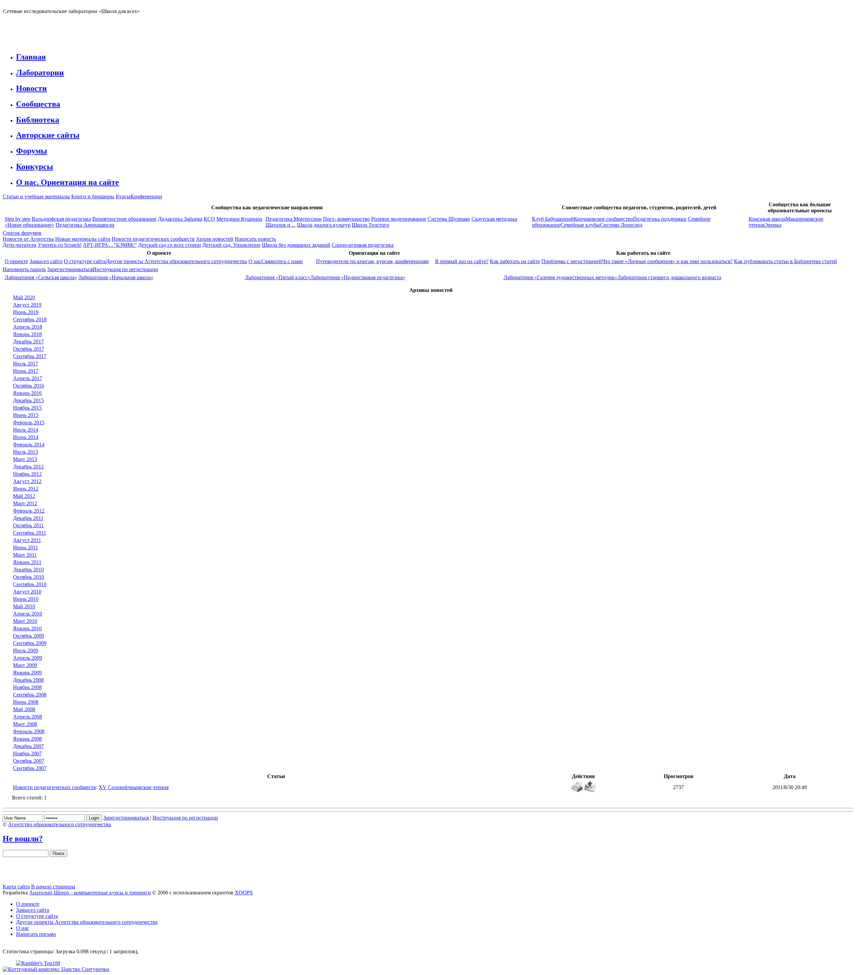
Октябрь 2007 (28, 761)
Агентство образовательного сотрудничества (59, 824)
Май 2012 (24, 496)
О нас (254, 261)
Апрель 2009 (27, 658)
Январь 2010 (27, 628)
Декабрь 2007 (28, 746)
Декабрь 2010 (28, 569)
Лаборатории (40, 72)
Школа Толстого (370, 225)
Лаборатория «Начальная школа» (115, 277)
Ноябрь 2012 (27, 474)
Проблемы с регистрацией (571, 261)
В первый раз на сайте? (462, 261)
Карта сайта (16, 886)
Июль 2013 (25, 452)
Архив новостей (214, 239)
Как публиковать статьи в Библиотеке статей (785, 261)
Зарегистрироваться (70, 269)
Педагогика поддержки (659, 219)
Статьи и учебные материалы (36, 196)
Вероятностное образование (124, 219)
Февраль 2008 (28, 731)
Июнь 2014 (25, 437)
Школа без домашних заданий (296, 245)
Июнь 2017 (25, 371)
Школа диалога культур (323, 225)
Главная (31, 56)
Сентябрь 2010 (29, 584)
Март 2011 (25, 555)
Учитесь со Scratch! (60, 245)
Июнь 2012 (25, 489)
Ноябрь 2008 (27, 687)
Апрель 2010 (27, 614)
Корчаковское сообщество (603, 219)
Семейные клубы (580, 225)
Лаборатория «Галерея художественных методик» (560, 277)
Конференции (146, 196)
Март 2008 (25, 724)
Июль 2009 (25, 650)
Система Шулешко (449, 219)
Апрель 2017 (27, 378)
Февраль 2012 (28, 511)
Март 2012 (25, 503)
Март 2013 (25, 459)
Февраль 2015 (28, 422)
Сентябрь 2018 (29, 319)
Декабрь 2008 (28, 680)
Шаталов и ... (280, 225)
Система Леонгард (621, 225)
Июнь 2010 (25, 599)
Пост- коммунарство (346, 219)
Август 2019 (27, 305)
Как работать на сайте (515, 261)
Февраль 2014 (28, 444)
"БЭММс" (125, 245)
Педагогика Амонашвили (85, 225)
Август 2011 (27, 540)
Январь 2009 (27, 672)
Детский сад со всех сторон (169, 245)
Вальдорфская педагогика (61, 219)
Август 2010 (27, 591)
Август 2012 (27, 481)
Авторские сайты (48, 135)
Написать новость (255, 239)
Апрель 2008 (27, 717)
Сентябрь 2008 (29, 694)
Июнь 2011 (25, 547)
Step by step (17, 219)
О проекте (16, 261)
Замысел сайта (46, 261)
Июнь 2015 (25, 415)
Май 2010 (24, 606)
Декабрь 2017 (28, 341)
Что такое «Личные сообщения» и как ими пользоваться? (667, 261)
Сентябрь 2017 (29, 356)
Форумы (31, 150)
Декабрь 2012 (28, 466)
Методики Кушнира (239, 219)
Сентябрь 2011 (29, 533)
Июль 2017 (25, 363)
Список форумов (22, 233)
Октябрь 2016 (28, 386)
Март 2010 (25, 621)
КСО (209, 219)
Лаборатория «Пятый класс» (277, 277)
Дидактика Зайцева (180, 219)
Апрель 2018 (27, 327)
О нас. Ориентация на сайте (67, 182)
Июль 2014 (25, 430)
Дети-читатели (19, 245)
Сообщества (38, 104)
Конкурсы (34, 166)
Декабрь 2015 (28, 400)
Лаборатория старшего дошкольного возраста (669, 277)
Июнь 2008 (25, 702)
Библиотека (37, 119)
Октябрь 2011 (28, 525)
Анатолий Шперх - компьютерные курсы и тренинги (90, 892)
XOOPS (244, 892)
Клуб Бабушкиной (553, 219)
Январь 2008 (27, 739)
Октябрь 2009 (28, 636)
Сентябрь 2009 (29, 643)
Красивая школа (767, 219)
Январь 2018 (27, 334)
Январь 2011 (27, 562)
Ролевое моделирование (398, 219)
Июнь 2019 (25, 312)
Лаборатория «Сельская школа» (41, 277)
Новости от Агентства (28, 239)
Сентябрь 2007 (29, 768)
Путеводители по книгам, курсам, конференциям (372, 261)
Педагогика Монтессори (293, 219)
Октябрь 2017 (28, 349)
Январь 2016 (27, 393)
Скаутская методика (494, 219)
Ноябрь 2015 (27, 408)
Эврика (772, 225)
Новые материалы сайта (82, 239)
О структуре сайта (85, 261)
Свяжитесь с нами (282, 261)
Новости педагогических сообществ (153, 239)
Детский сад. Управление (231, 245)
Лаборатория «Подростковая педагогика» (357, 277)
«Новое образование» (29, 225)
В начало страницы (53, 886)
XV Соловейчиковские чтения (134, 787)
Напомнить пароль (24, 269)
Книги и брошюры (92, 196)
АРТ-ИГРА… (98, 245)
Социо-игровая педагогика (363, 245)
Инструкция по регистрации (125, 269)
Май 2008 (24, 709)
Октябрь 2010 (28, 577)
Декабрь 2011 (28, 518)
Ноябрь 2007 (27, 753)
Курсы (123, 196)
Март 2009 (25, 665)
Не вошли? (23, 838)
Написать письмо (36, 934)
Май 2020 (24, 297)
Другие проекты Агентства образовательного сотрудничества (176, 261)
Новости (31, 88)
